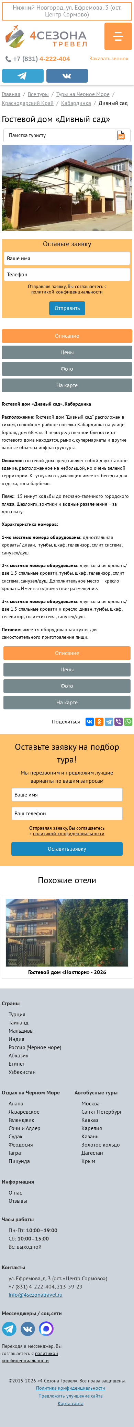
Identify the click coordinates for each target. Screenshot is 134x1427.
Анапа (16, 1104)
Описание (67, 336)
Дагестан (92, 1153)
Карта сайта (70, 1403)
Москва (90, 1104)
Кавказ (89, 1120)
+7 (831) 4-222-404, (32, 1287)
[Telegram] (109, 722)
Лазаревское (24, 1112)
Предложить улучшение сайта (70, 1396)
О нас (15, 1193)
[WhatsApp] (128, 722)
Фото (67, 369)
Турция (17, 1014)
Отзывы (18, 1201)
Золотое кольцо (100, 1145)
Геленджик (21, 1120)
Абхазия (19, 1056)
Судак (16, 1137)
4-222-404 (41, 58)
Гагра (15, 1153)
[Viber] (118, 722)
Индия (16, 1039)
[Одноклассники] (99, 722)
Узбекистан (22, 1072)
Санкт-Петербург (101, 1112)
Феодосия (21, 1145)
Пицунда (19, 1161)
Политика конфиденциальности (70, 1388)
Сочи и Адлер (25, 1128)
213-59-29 (69, 1287)
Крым (88, 1161)
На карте (67, 385)
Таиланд (19, 1023)
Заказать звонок (109, 58)
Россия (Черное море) (35, 1047)
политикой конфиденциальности (67, 292)
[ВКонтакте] (90, 722)
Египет (17, 1064)
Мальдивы (21, 1031)
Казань (89, 1137)
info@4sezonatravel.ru (36, 1295)
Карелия (91, 1128)
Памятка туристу (27, 135)
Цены (67, 352)
